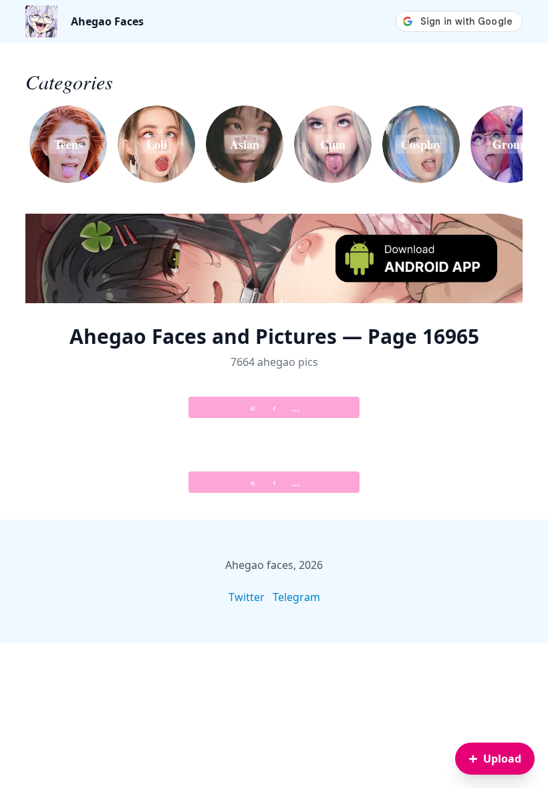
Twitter (247, 597)
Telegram (296, 597)
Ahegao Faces (107, 21)
